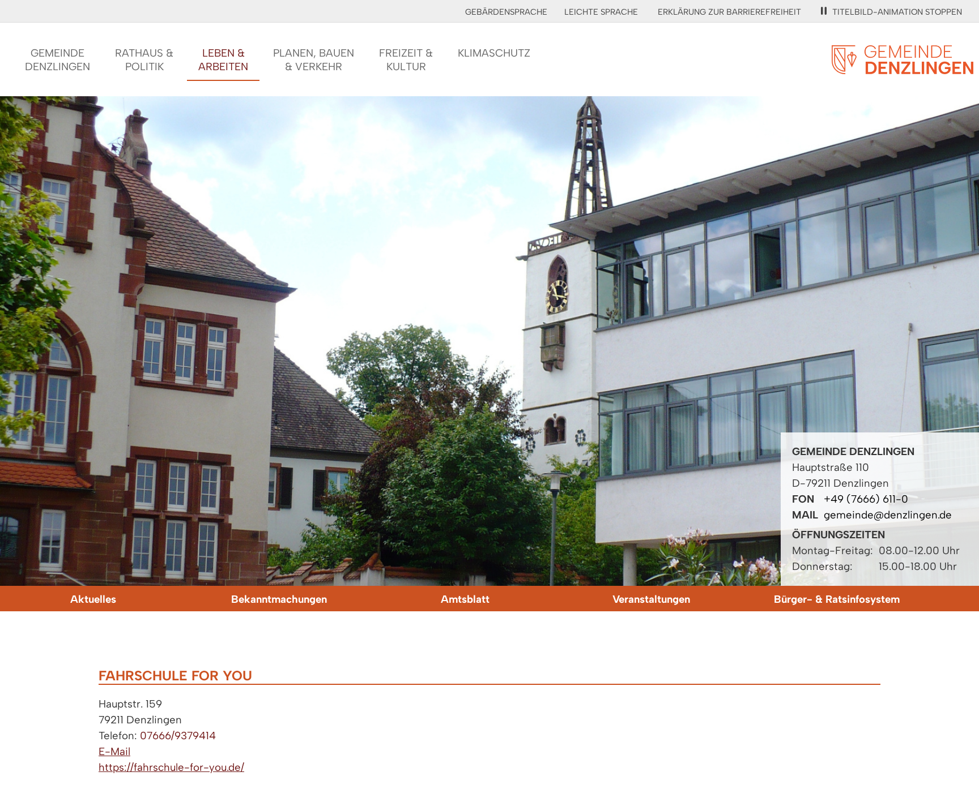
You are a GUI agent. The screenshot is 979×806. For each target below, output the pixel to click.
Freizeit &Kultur (406, 59)
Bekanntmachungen (279, 599)
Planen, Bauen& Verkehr (313, 59)
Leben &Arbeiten (223, 59)
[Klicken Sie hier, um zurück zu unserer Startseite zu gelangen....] (902, 67)
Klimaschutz (494, 52)
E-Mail (114, 751)
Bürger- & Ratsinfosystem (837, 599)
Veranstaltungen (651, 599)
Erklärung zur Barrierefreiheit (729, 12)
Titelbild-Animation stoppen (897, 12)
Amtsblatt (465, 599)
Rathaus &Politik (144, 59)
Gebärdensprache (506, 12)
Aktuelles (93, 599)
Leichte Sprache (601, 12)
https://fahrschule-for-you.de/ (171, 767)
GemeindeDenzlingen (57, 59)
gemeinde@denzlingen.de (888, 514)
